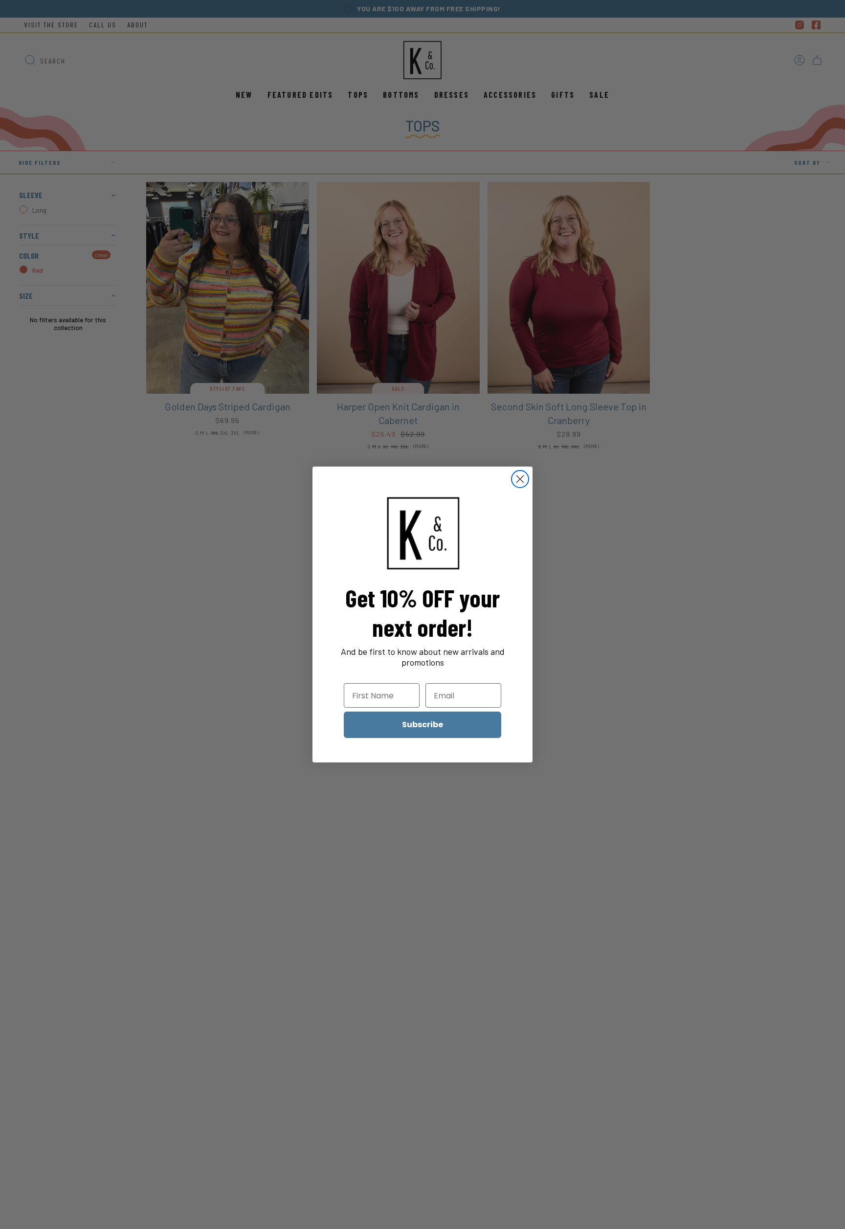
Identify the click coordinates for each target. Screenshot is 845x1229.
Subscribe (422, 724)
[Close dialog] (520, 479)
